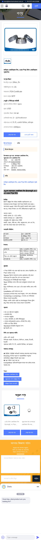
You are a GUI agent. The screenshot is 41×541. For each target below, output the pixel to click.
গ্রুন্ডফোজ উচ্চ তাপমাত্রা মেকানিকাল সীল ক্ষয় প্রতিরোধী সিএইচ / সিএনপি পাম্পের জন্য (12, 423)
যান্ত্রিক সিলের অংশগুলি (11, 383)
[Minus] (37, 486)
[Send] (38, 537)
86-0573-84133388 (33, 1)
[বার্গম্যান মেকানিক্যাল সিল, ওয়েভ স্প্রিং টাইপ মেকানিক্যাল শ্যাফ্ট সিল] (20, 39)
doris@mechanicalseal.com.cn (13, 1)
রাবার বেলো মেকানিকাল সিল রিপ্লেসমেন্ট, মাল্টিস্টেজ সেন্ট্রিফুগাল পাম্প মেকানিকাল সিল (29, 423)
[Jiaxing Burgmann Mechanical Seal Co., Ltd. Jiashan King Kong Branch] (9, 6)
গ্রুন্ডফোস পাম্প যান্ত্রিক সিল (12, 379)
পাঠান (36, 478)
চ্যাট (36, 6)
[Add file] (3, 537)
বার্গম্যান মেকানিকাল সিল (11, 374)
